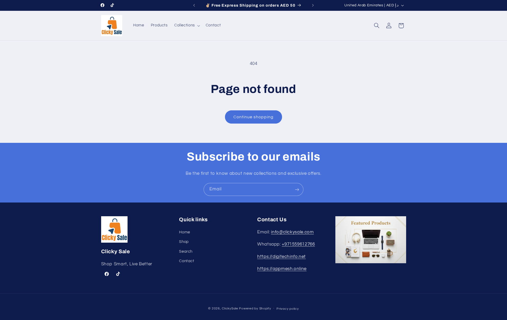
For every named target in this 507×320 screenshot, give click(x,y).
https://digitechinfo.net (281, 256)
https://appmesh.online (282, 268)
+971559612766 (298, 244)
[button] (186, 25)
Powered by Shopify (255, 308)
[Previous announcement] (194, 5)
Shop (184, 242)
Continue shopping (253, 117)
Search (186, 251)
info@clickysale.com (292, 232)
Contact (186, 261)
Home (184, 232)
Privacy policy (287, 308)
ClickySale (230, 308)
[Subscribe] (297, 189)
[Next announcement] (313, 5)
